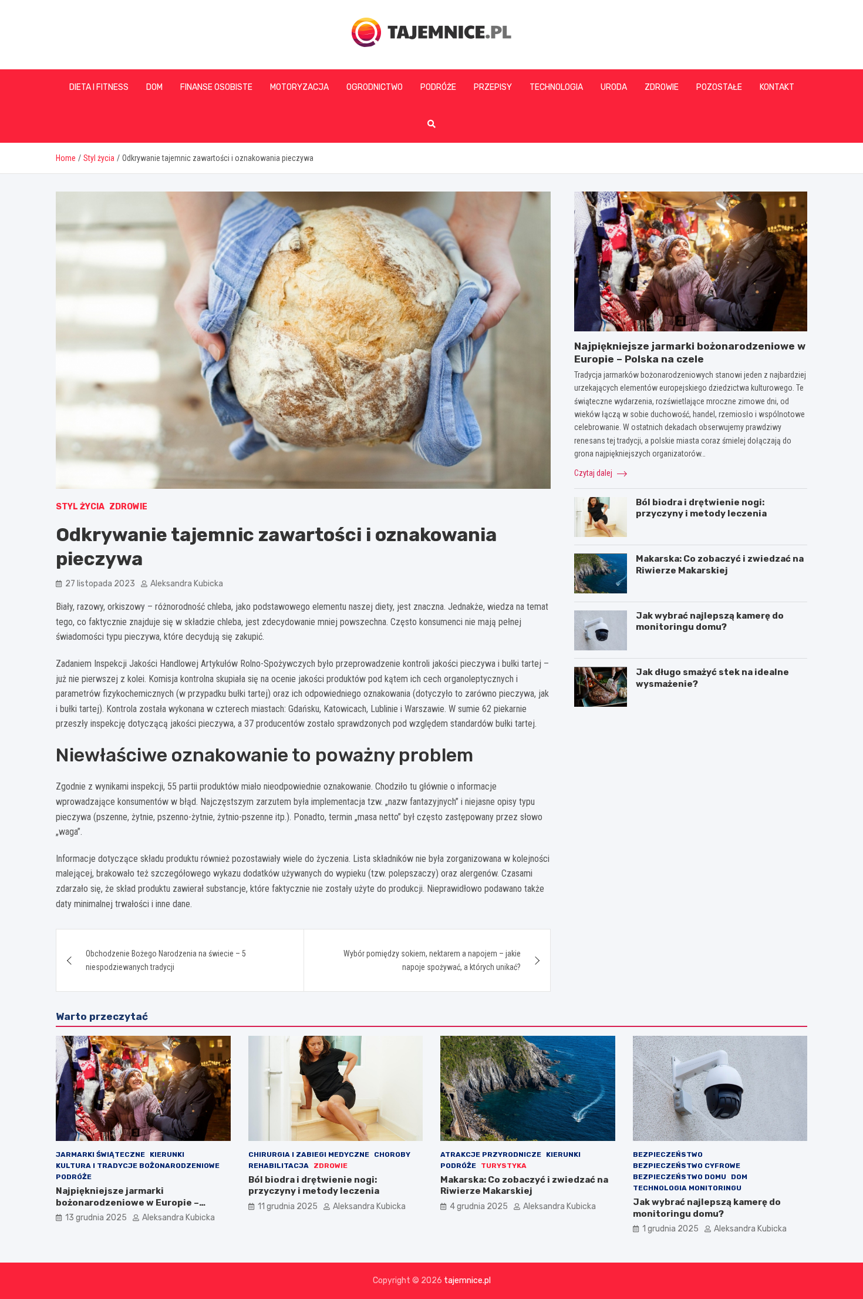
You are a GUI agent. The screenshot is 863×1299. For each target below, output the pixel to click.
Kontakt (777, 87)
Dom (154, 87)
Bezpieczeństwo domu (679, 1177)
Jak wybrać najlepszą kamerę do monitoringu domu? (710, 621)
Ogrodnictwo (374, 87)
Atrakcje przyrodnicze (490, 1154)
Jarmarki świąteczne (100, 1154)
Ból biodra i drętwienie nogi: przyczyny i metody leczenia (701, 508)
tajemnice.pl (467, 1280)
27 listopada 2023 (100, 584)
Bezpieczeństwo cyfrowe (686, 1166)
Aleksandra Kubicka (186, 584)
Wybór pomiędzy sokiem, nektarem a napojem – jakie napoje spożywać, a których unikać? (432, 960)
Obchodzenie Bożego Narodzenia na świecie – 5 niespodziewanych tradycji (166, 960)
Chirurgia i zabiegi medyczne (308, 1154)
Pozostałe (719, 87)
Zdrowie (662, 87)
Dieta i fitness (99, 87)
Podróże (438, 87)
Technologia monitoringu (687, 1188)
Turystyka (504, 1166)
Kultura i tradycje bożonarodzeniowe (138, 1166)
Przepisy (493, 87)
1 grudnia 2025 (670, 1229)
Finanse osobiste (216, 87)
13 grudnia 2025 (96, 1218)
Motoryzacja (299, 87)
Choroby (392, 1154)
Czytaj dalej (594, 473)
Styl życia (80, 507)
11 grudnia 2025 (288, 1206)
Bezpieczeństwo (668, 1154)
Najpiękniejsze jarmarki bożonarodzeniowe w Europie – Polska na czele (127, 1202)
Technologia (556, 87)
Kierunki (167, 1154)
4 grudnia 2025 (479, 1206)
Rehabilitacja (278, 1166)
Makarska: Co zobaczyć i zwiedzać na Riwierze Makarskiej (720, 565)
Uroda (614, 87)
